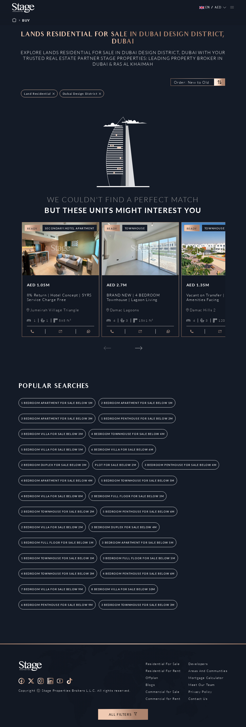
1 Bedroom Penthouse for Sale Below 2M (137, 418)
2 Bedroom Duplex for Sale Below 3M (53, 464)
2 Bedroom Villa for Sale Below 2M (52, 527)
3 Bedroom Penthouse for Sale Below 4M (180, 464)
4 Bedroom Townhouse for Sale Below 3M (57, 573)
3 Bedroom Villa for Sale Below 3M (52, 433)
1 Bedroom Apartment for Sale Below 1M (57, 402)
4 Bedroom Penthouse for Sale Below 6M (139, 573)
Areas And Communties (208, 671)
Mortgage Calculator (205, 678)
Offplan (152, 678)
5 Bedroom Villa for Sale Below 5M (52, 449)
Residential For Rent (163, 671)
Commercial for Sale (162, 692)
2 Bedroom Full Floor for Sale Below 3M (127, 496)
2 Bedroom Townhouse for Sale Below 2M (57, 511)
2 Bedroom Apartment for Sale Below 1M (137, 402)
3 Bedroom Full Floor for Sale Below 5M (139, 558)
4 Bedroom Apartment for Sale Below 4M (57, 480)
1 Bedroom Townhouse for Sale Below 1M (57, 558)
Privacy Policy (200, 692)
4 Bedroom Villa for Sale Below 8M (52, 496)
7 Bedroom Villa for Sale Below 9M (52, 589)
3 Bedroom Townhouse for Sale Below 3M (138, 604)
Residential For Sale (163, 664)
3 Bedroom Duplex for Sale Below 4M (124, 527)
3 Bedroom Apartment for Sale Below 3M (57, 418)
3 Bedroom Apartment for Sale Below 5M (137, 542)
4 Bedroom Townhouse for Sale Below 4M (128, 433)
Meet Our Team (201, 685)
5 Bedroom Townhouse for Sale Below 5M (137, 480)
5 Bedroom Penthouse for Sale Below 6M (139, 511)
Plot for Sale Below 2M (115, 464)
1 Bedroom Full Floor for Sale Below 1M (57, 542)
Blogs (150, 685)
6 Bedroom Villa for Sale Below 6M (122, 449)
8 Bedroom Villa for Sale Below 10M (123, 589)
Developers (198, 664)
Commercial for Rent (163, 699)
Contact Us (198, 699)
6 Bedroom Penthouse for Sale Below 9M (57, 604)
